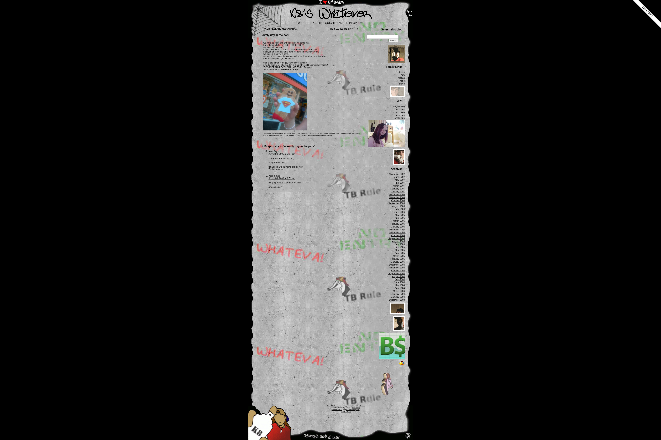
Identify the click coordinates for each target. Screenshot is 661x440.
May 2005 (400, 250)
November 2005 (397, 232)
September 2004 (396, 273)
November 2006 (397, 197)
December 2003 (397, 300)
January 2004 (398, 297)
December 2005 (397, 229)
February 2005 (397, 259)
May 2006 (400, 215)
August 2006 (398, 206)
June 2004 (399, 282)
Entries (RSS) (337, 410)
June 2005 (399, 247)
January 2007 (398, 191)
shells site (400, 118)
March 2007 (399, 185)
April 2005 (400, 253)
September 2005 (396, 238)
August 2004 (398, 276)
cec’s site (400, 109)
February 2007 (397, 188)
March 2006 (399, 221)
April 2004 (400, 288)
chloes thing (399, 112)
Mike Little (356, 408)
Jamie (402, 72)
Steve (402, 83)
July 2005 (400, 244)
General (332, 133)
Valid (346, 411)
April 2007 (400, 183)
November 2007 (397, 174)
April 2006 (400, 218)
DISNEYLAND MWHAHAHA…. (282, 29)
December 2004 (397, 264)
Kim (403, 75)
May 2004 (400, 285)
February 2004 (397, 294)
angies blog (399, 106)
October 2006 (398, 200)
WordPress (360, 406)
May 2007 (400, 180)
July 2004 (400, 279)
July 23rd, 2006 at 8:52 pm (282, 178)
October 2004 (398, 270)
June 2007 (399, 177)
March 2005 (399, 256)
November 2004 (397, 267)
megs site (400, 115)
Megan (401, 78)
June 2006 (399, 212)
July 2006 (400, 209)
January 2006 (398, 226)
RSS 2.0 (286, 135)
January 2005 (398, 262)
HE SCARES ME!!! (340, 29)
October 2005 (398, 235)
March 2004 (399, 291)
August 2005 (398, 241)
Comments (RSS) (353, 410)
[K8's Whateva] (330, 20)
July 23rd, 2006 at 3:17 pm (282, 154)
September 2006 (396, 203)
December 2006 (397, 194)
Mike (402, 80)
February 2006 (397, 223)
